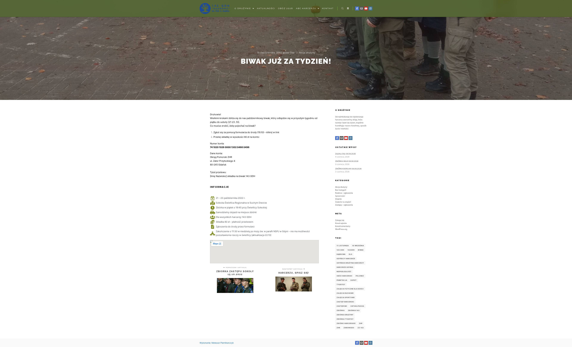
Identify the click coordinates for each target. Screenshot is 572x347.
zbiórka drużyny (345, 315)
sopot (353, 280)
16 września (358, 245)
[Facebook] (357, 8)
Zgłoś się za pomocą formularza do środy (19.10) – (246, 132)
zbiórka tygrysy (345, 319)
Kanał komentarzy (342, 226)
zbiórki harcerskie (346, 323)
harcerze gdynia (345, 267)
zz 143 (361, 328)
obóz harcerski (344, 276)
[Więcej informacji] (347, 8)
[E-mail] (361, 8)
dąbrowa (341, 254)
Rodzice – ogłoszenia (344, 193)
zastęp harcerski (345, 302)
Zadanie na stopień (343, 202)
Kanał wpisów (341, 223)
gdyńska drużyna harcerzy (350, 263)
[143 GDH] (214, 8)
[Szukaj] (342, 8)
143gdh (351, 250)
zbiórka (341, 310)
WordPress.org (341, 229)
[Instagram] (370, 8)
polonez (360, 276)
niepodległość (344, 271)
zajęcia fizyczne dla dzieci (350, 289)
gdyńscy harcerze (346, 258)
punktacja (342, 280)
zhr (338, 328)
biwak (361, 250)
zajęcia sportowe (346, 297)
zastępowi (342, 306)
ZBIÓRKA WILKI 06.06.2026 (346, 161)
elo (350, 254)
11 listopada (343, 245)
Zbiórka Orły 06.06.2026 (345, 154)
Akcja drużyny (307, 52)
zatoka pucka (357, 306)
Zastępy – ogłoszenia (344, 205)
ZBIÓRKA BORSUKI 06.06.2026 (348, 169)
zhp (360, 323)
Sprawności (340, 196)
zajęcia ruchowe (345, 293)
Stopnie (338, 199)
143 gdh (340, 250)
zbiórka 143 (354, 310)
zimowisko (349, 328)
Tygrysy (341, 284)
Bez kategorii (340, 190)
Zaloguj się (339, 220)
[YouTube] (366, 8)
